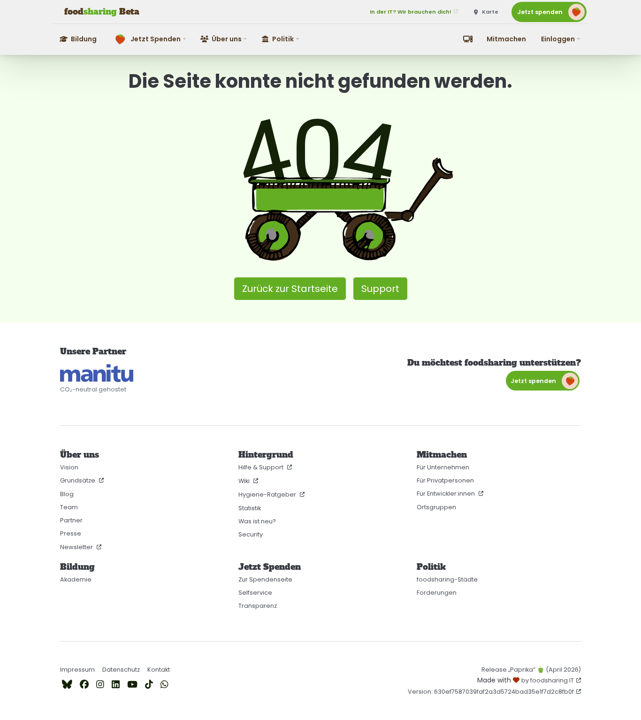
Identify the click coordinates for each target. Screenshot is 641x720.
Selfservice (255, 593)
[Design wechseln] (468, 38)
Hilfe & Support (261, 467)
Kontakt (158, 670)
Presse (70, 533)
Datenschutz (121, 670)
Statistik (249, 508)
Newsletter (77, 547)
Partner (71, 520)
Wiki (244, 481)
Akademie (76, 579)
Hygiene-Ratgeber (268, 494)
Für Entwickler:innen (446, 494)
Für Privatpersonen (445, 480)
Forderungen (437, 593)
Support (380, 288)
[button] (149, 39)
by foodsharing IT (547, 680)
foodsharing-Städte (447, 579)
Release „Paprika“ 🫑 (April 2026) (531, 670)
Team (69, 507)
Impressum (77, 670)
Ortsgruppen (436, 507)
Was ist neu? (257, 521)
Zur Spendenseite (265, 579)
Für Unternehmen (443, 467)
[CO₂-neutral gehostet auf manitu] (96, 373)
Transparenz (257, 606)
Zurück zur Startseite (290, 288)
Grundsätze (78, 480)
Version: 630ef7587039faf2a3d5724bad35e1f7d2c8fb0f (491, 692)
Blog (67, 494)
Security (250, 534)
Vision (69, 467)
